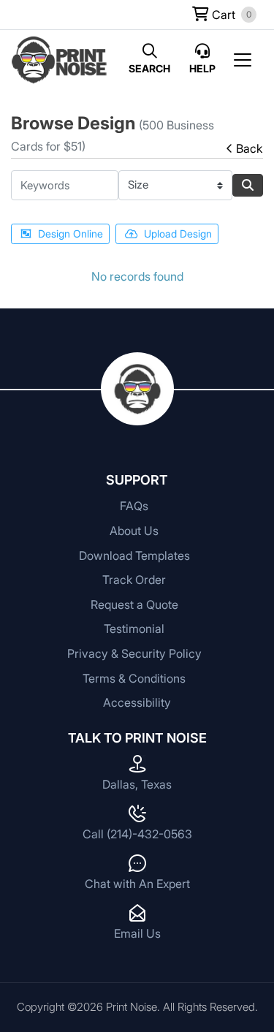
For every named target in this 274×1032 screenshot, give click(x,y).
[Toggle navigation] (247, 60)
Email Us (137, 933)
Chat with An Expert (137, 883)
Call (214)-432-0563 (137, 834)
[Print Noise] (59, 60)
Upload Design (178, 233)
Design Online (70, 233)
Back (249, 148)
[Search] (247, 185)
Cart (222, 14)
